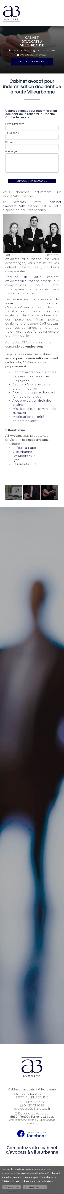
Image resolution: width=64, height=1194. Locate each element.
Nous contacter (32, 61)
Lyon (16, 460)
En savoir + (13, 492)
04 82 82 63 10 (21, 50)
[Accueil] (28, 13)
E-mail (9, 142)
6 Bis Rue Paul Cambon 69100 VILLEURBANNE (33, 1096)
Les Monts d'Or (23, 456)
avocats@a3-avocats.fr (33, 54)
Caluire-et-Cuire (24, 464)
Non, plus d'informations (35, 1187)
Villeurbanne (22, 452)
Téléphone (12, 132)
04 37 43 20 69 (45, 50)
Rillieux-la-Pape (24, 447)
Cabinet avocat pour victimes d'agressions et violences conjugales (34, 376)
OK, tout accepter (11, 1187)
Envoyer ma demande (32, 181)
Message (11, 151)
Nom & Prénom (14, 123)
